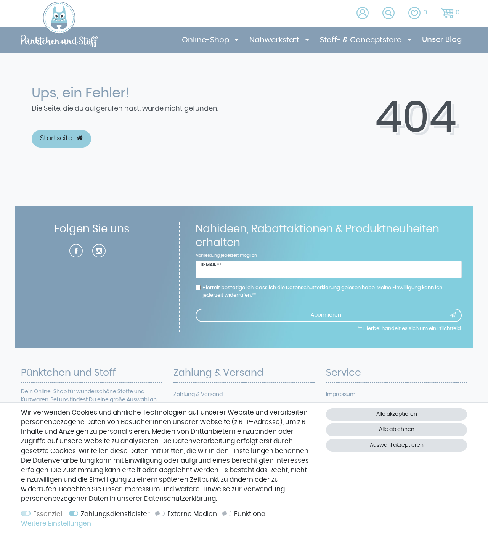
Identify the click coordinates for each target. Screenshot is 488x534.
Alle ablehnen (396, 429)
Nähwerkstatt (275, 40)
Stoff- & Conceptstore (361, 40)
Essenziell (48, 514)
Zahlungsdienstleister (115, 514)
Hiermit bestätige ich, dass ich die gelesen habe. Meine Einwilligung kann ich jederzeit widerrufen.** (322, 291)
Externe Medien (192, 514)
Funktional (250, 514)
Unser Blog (442, 39)
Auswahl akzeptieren (397, 445)
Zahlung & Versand (198, 394)
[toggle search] (389, 13)
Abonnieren (326, 315)
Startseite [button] (57, 138)
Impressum (340, 394)
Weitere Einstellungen (56, 524)
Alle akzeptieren (396, 414)
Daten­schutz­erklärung (180, 499)
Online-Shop (206, 40)
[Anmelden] (363, 13)
